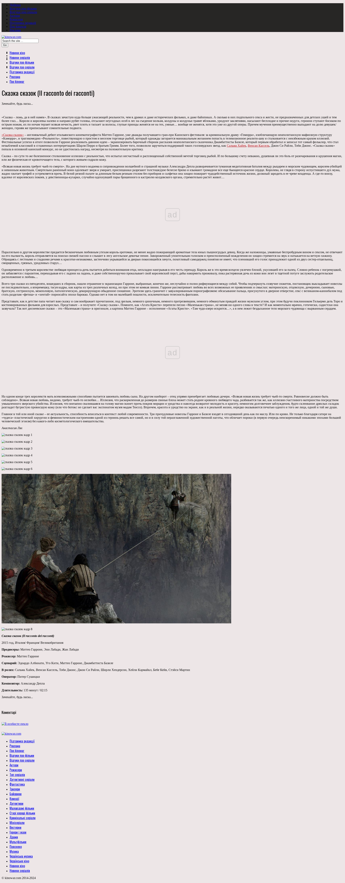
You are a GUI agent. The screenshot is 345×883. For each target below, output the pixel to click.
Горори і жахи (18, 832)
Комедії (14, 798)
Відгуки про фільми (23, 8)
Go (5, 45)
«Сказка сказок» (13, 135)
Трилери (15, 789)
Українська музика (21, 856)
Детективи (16, 803)
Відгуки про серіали (23, 12)
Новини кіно (17, 865)
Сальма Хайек (236, 145)
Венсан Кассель (258, 145)
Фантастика (17, 784)
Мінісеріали (17, 822)
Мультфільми (18, 841)
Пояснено (16, 846)
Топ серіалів (17, 774)
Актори (15, 15)
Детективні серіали (22, 779)
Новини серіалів (20, 870)
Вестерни (15, 827)
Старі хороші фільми (22, 813)
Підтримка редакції (23, 23)
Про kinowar (18, 26)
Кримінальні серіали (23, 817)
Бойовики (16, 793)
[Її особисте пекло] (15, 724)
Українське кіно (19, 861)
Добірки (15, 5)
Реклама (15, 30)
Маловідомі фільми (22, 808)
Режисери (16, 19)
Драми (14, 837)
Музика (14, 851)
